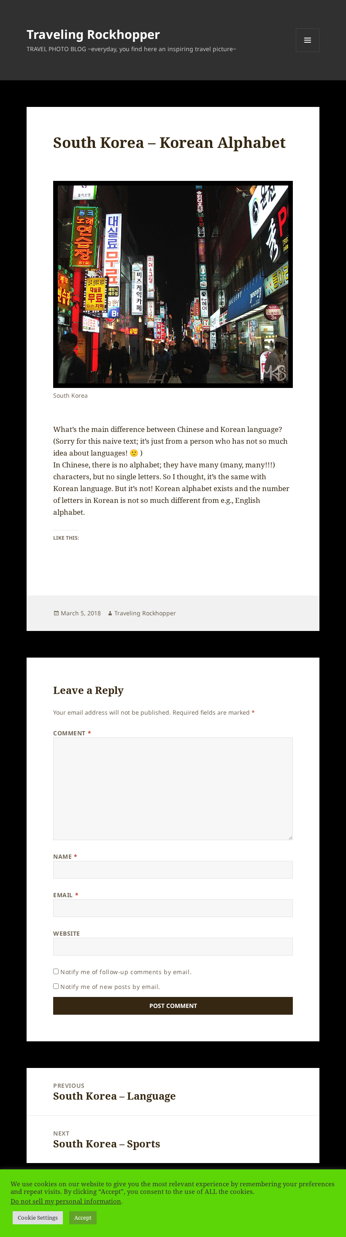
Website (66, 933)
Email (65, 895)
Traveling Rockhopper (93, 34)
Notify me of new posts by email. (110, 987)
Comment (72, 733)
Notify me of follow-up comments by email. (126, 972)
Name (65, 856)
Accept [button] (83, 1217)
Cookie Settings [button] (38, 1217)
